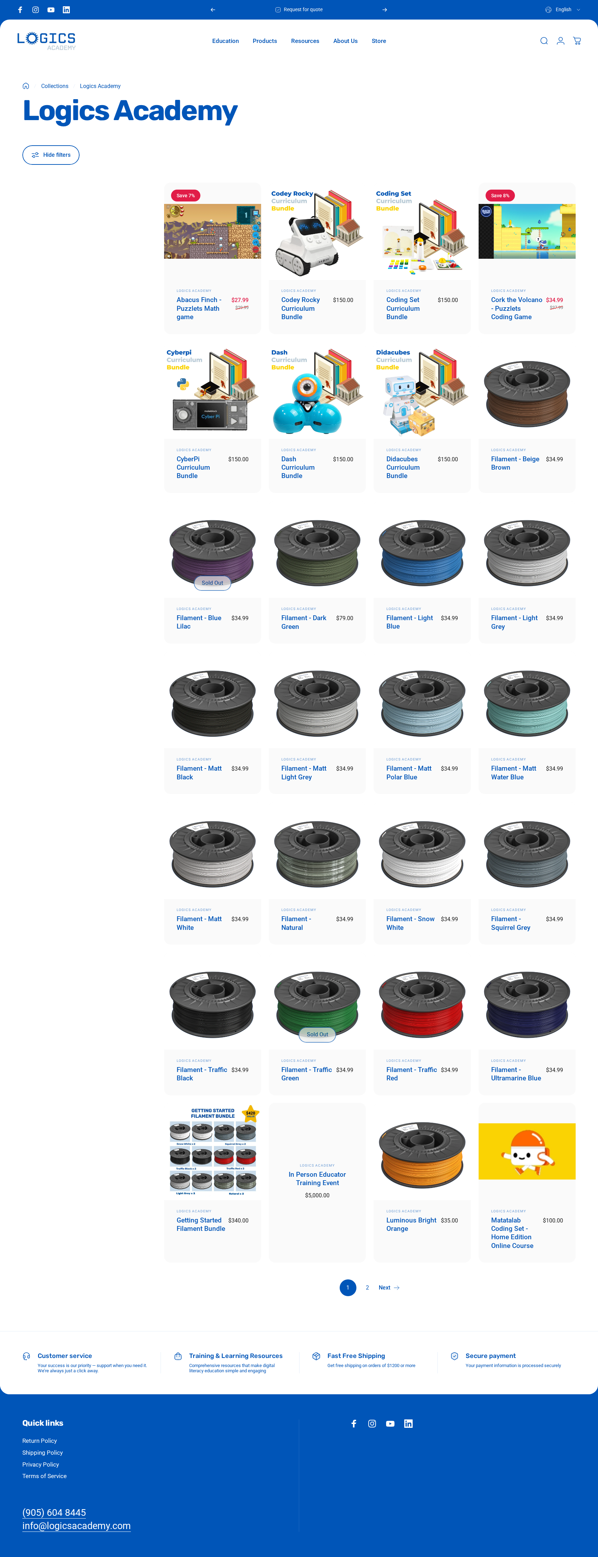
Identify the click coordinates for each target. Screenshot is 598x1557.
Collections (54, 86)
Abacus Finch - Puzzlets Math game (199, 308)
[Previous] (213, 10)
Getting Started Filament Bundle (201, 1224)
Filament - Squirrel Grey (510, 923)
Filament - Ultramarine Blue (516, 1074)
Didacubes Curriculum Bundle (403, 467)
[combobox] (563, 10)
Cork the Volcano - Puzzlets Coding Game (516, 308)
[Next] (384, 10)
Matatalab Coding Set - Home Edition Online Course (512, 1233)
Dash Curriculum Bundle (298, 467)
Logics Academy (194, 291)
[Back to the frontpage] (25, 85)
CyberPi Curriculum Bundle (193, 467)
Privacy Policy (40, 1464)
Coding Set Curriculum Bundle (403, 308)
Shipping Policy (42, 1452)
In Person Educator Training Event (317, 1178)
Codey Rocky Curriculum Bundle (300, 308)
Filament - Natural (296, 923)
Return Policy (39, 1440)
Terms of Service (44, 1475)
